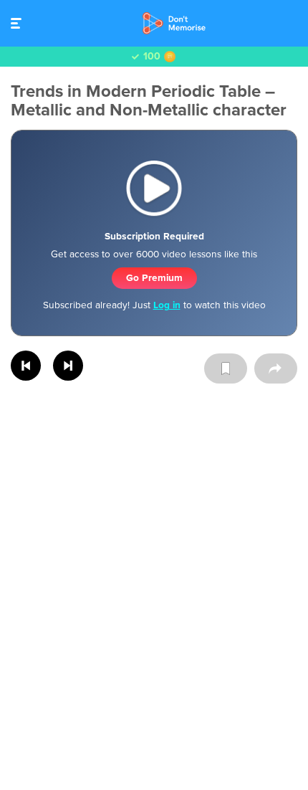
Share (275, 368)
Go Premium (154, 278)
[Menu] (19, 23)
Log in (167, 305)
